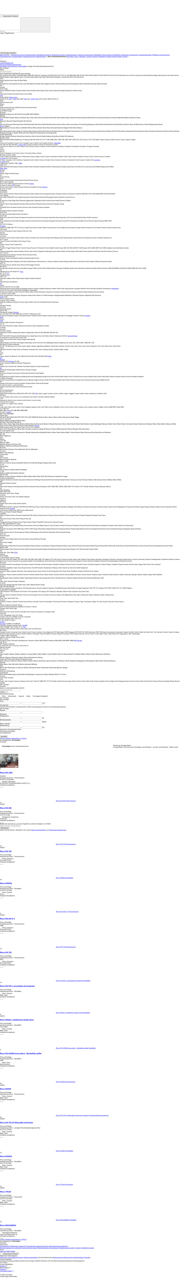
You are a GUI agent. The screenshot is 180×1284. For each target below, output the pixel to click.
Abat (68, 56)
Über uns (3, 1251)
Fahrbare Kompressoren (86, 55)
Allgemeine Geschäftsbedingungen (11, 1257)
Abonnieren (5, 828)
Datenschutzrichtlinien (38, 830)
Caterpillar (82, 56)
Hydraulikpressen (6, 56)
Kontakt (12, 1251)
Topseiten (87, 1257)
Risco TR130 (5, 1192)
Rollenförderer (5, 1246)
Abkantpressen (41, 56)
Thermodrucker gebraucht (34, 1246)
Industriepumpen (71, 55)
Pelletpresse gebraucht (18, 1246)
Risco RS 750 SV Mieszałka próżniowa (16, 1123)
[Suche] (35, 24)
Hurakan (109, 56)
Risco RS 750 (6, 851)
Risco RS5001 (6, 883)
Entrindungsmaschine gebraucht (11, 1248)
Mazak (119, 56)
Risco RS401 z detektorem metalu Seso (17, 1020)
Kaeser (114, 56)
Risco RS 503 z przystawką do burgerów (17, 986)
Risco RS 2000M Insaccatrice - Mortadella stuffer (21, 1053)
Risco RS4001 (6, 1156)
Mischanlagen (107, 55)
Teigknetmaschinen (29, 56)
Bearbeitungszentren (59, 55)
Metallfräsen (98, 55)
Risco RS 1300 (6, 773)
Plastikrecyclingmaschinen (161, 55)
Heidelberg (102, 56)
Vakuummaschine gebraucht (58, 1246)
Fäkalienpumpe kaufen (67, 1248)
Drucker (46, 1246)
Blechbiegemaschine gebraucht (48, 1248)
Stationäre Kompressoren (130, 55)
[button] (90, 43)
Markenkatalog (79, 1257)
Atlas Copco (74, 56)
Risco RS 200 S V (7, 919)
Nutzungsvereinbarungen (57, 830)
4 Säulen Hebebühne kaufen (84, 1248)
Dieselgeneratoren (30, 55)
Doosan (95, 56)
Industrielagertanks (145, 55)
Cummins (89, 56)
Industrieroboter (17, 56)
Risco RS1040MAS (8, 1225)
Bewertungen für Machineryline (63, 1257)
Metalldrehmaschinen (44, 55)
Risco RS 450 (6, 808)
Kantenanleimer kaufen (30, 1248)
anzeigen (4, 736)
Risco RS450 (5, 1089)
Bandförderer (116, 55)
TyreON (124, 56)
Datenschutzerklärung (31, 1257)
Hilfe (8, 1251)
